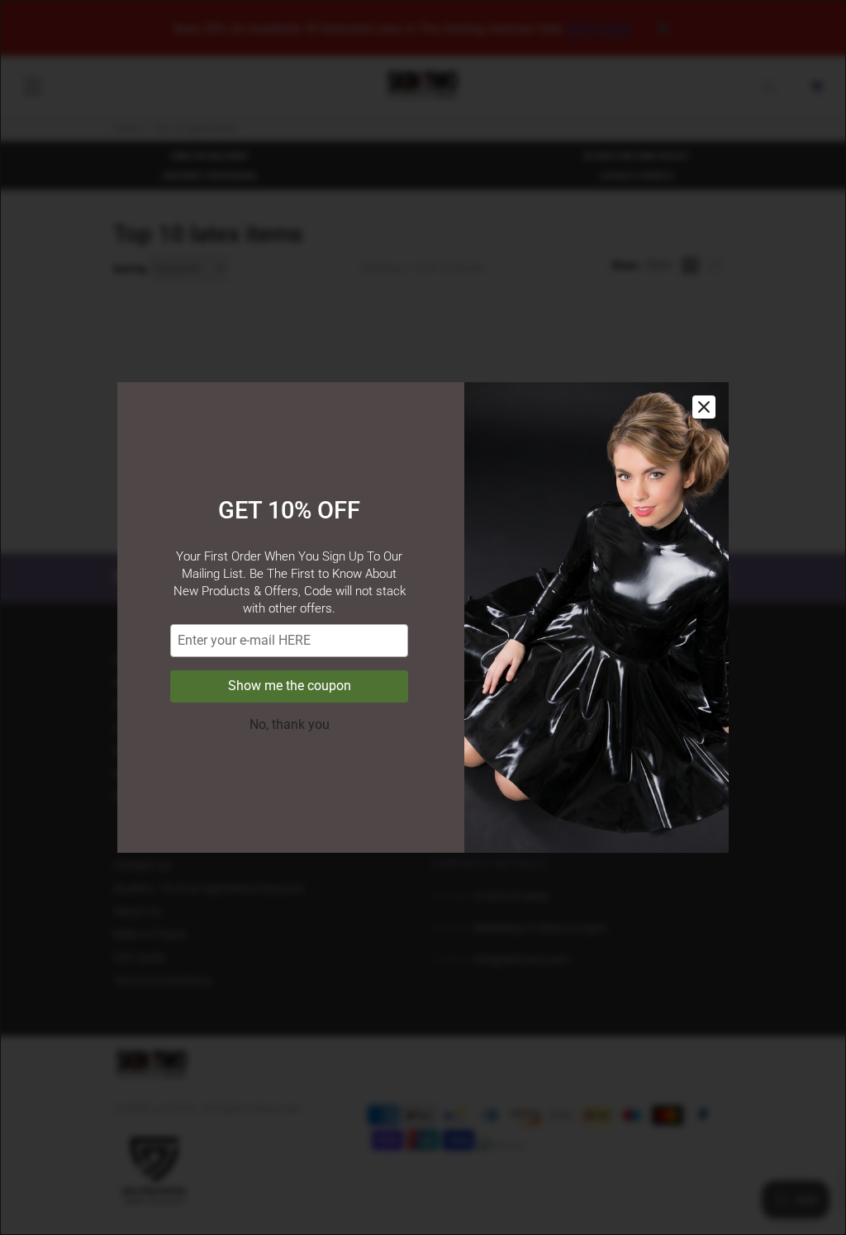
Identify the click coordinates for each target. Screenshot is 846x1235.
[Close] (703, 407)
